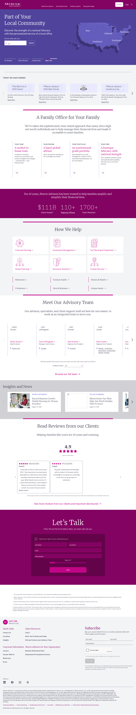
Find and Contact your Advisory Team (38, 640)
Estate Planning (22, 269)
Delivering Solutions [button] (62, 6)
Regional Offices (68, 212)
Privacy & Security (22, 705)
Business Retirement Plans (35, 651)
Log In (27, 633)
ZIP (66, 365)
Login (127, 4)
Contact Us (7, 633)
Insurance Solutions (61, 269)
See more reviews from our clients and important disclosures (66, 503)
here (112, 69)
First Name (38, 545)
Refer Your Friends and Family (36, 636)
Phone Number (39, 556)
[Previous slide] (3, 93)
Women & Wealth (98, 280)
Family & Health (60, 280)
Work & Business (60, 288)
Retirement (20, 280)
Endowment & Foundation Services (37, 654)
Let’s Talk (42, 42)
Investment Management (63, 250)
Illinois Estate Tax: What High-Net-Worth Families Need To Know (101, 401)
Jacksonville (111, 351)
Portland (72, 348)
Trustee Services (97, 269)
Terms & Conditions (8, 705)
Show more (23, 490)
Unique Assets (97, 288)
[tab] (10, 61)
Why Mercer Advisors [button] (47, 6)
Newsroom (7, 658)
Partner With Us (8, 654)
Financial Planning (23, 250)
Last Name (72, 545)
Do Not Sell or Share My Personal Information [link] (86, 705)
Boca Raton (102, 351)
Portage (43, 348)
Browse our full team (66, 374)
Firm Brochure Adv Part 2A (37, 705)
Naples (100, 353)
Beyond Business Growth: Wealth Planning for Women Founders (45, 401)
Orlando (106, 353)
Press (5, 662)
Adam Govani (16, 341)
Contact (119, 4)
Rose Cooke (101, 341)
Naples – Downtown (105, 348)
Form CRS (50, 705)
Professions (20, 288)
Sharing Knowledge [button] (88, 6)
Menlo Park (16, 348)
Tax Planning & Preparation (102, 250)
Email (36, 551)
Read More (11, 100)
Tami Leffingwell (46, 341)
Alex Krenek (73, 341)
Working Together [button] (75, 6)
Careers (6, 651)
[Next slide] (133, 93)
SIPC (111, 694)
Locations (6, 636)
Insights (6, 640)
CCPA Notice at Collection (62, 705)
